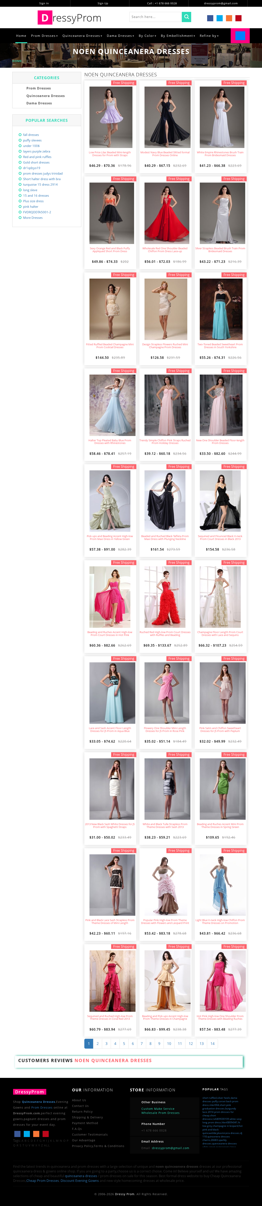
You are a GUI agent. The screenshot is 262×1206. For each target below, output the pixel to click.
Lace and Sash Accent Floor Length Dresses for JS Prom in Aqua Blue (110, 730)
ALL (47, 1145)
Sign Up (102, 3)
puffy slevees (32, 140)
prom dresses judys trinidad (43, 173)
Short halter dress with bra (42, 179)
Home (21, 36)
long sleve (30, 190)
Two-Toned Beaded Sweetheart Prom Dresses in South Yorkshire (220, 346)
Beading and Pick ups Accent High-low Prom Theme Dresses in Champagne (165, 1018)
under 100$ (31, 146)
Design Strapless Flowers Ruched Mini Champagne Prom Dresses (165, 346)
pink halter (30, 206)
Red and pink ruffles (37, 157)
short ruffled (209, 1098)
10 (169, 1043)
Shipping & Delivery (87, 1117)
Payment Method (85, 1123)
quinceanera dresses (81, 1176)
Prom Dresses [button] (43, 36)
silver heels (223, 1098)
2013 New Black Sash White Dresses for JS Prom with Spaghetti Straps (110, 826)
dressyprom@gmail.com (221, 3)
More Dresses (33, 218)
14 (212, 1043)
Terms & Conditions (109, 1146)
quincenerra (223, 1147)
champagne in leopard (225, 1126)
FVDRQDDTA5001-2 (37, 212)
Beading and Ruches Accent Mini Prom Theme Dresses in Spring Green (220, 826)
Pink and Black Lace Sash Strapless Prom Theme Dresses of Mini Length (109, 922)
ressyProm (71, 17)
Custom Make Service (158, 1109)
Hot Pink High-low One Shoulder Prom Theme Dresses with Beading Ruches (220, 1018)
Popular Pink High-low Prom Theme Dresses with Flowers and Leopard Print (165, 922)
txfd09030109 (221, 1119)
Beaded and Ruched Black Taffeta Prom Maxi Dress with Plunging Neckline (165, 538)
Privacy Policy (82, 1146)
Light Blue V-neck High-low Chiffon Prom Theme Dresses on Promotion (220, 922)
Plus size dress (33, 201)
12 (191, 1043)
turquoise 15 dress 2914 (40, 184)
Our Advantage (83, 1140)
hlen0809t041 (229, 1122)
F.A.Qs (77, 1129)
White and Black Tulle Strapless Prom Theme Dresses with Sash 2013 (165, 826)
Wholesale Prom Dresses (160, 1113)
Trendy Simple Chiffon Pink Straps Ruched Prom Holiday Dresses (165, 442)
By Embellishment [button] (177, 36)
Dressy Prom (124, 1194)
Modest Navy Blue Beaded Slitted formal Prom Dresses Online (165, 154)
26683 (214, 1140)
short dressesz (209, 1117)
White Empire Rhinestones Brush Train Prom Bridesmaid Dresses (220, 154)
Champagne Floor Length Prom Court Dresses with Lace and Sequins (220, 634)
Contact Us (80, 1106)
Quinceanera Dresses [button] (81, 36)
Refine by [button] (208, 36)
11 (180, 1043)
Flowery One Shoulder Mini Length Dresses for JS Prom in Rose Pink (165, 730)
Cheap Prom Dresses (42, 1180)
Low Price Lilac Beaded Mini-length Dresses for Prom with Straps (110, 154)
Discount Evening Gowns (80, 1180)
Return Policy (82, 1111)
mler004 (214, 1105)
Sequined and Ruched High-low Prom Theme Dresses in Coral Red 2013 (110, 1018)
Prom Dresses (38, 88)
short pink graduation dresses (216, 1106)
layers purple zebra (36, 151)
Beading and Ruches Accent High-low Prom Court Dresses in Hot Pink (109, 634)
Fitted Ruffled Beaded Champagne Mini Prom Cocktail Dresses (110, 346)
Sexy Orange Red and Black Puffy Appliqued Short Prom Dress (110, 250)
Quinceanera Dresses (45, 96)
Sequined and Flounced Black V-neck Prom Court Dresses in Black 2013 (220, 538)
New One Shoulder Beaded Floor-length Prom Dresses (220, 442)
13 (202, 1043)
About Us (79, 1100)
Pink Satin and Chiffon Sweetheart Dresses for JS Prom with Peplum (220, 730)
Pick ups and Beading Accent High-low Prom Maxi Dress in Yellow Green (110, 538)
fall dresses (31, 135)
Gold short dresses (36, 162)
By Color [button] (146, 36)
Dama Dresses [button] (119, 36)
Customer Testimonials (90, 1134)
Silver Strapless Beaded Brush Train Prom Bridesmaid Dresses (220, 250)
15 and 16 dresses (36, 195)
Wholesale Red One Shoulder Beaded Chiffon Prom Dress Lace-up (164, 250)
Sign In (43, 3)
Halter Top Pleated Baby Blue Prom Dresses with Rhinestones (109, 442)
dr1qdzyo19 (31, 168)
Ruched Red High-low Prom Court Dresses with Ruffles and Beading (165, 634)
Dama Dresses (38, 103)
